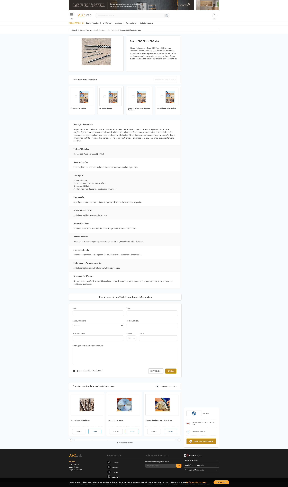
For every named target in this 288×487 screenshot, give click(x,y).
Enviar (171, 371)
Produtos (114, 30)
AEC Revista (107, 23)
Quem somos (74, 464)
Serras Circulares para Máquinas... (159, 420)
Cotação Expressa (146, 23)
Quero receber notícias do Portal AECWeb (90, 371)
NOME (74, 308)
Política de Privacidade (196, 482)
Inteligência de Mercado (194, 465)
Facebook (115, 463)
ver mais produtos (169, 386)
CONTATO (78, 431)
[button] (70, 440)
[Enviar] (178, 466)
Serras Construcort (116, 420)
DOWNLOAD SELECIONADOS (165, 79)
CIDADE (141, 333)
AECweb (74, 30)
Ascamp (105, 30)
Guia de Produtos (92, 23)
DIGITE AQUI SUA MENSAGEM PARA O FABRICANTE (88, 346)
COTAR (95, 431)
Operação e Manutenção (194, 470)
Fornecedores (131, 23)
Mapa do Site (74, 467)
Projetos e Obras (191, 460)
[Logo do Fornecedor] (194, 413)
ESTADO (129, 333)
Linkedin (115, 472)
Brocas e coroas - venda (89, 30)
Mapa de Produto (75, 470)
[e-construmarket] (192, 455)
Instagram (115, 477)
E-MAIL (129, 308)
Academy (118, 23)
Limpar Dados (155, 371)
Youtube (115, 467)
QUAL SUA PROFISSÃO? (79, 321)
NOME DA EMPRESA (133, 321)
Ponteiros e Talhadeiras (80, 420)
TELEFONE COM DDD (79, 333)
